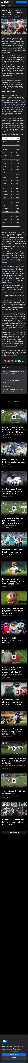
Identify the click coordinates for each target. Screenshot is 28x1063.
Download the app (21, 2)
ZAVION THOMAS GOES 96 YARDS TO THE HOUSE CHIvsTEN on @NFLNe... (14, 429)
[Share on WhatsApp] (16, 361)
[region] (14, 1048)
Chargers (7, 57)
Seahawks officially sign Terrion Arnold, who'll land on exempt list (13, 390)
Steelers (14, 239)
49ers (6, 237)
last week (8, 289)
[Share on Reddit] (8, 361)
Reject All (14, 1057)
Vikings (7, 255)
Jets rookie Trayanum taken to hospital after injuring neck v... (12, 731)
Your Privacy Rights (14, 1061)
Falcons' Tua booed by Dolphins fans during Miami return (12, 552)
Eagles (4, 253)
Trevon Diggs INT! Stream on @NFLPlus (13, 792)
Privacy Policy (15, 1051)
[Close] (24, 1036)
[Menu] (2, 2)
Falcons (18, 316)
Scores (10, 5)
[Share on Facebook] (12, 361)
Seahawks (16, 300)
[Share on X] (5, 361)
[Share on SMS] (23, 361)
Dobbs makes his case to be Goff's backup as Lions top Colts (13, 461)
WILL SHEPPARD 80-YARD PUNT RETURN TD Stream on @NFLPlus (14, 760)
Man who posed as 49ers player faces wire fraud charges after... (13, 610)
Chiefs (6, 234)
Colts (10, 282)
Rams (3, 243)
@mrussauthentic (11, 355)
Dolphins (21, 56)
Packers (7, 313)
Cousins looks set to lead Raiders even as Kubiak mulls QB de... (13, 822)
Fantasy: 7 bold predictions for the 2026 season (13, 640)
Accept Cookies (14, 1054)
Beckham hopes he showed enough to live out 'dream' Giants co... (12, 702)
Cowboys (16, 332)
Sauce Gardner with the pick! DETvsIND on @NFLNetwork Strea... (12, 520)
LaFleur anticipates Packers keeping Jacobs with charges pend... (13, 581)
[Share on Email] (19, 361)
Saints (11, 329)
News (15, 5)
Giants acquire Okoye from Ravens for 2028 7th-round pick (12, 491)
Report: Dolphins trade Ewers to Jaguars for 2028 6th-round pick (13, 381)
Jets (12, 332)
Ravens (7, 266)
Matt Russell (5, 16)
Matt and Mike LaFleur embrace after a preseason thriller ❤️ (12, 669)
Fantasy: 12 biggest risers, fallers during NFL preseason (13, 385)
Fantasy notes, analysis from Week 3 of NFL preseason (13, 377)
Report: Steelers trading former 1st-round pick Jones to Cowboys (13, 372)
